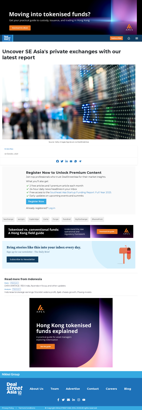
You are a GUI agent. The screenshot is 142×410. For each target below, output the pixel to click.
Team (54, 388)
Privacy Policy (8, 408)
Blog (127, 388)
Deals (6, 283)
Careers (111, 388)
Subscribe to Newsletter (22, 259)
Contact (93, 388)
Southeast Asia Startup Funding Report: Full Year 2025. (81, 192)
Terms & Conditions (26, 408)
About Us (36, 388)
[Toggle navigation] (137, 38)
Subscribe (116, 38)
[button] (129, 38)
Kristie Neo (9, 149)
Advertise (73, 388)
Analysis (7, 289)
